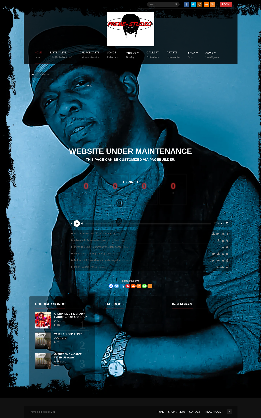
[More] (150, 286)
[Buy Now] (217, 233)
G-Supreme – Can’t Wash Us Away (68, 356)
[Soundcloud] (206, 4)
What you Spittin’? (68, 334)
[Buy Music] (213, 260)
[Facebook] (186, 4)
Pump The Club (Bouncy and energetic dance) (103, 247)
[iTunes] (223, 240)
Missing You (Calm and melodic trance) (98, 233)
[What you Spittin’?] (43, 340)
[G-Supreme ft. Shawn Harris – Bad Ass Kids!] (43, 320)
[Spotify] (223, 253)
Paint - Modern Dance (90, 267)
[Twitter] (193, 4)
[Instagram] (199, 4)
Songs (112, 54)
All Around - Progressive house (100, 240)
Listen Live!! (61, 54)
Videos (131, 55)
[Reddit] (133, 286)
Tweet (88, 85)
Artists (173, 54)
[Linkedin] (122, 286)
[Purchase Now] (218, 247)
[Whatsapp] (144, 286)
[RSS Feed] (212, 4)
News (212, 55)
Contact (194, 412)
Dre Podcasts (89, 54)
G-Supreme (60, 321)
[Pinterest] (127, 286)
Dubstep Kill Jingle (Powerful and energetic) (102, 260)
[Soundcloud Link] (223, 233)
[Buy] (217, 267)
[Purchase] (213, 253)
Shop (191, 55)
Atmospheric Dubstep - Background (96, 253)
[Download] (213, 233)
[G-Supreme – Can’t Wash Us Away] (43, 361)
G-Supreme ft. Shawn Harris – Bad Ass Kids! (70, 315)
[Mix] (138, 286)
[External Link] (227, 240)
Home (38, 54)
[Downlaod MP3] (218, 240)
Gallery (153, 54)
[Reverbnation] (227, 253)
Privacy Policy (213, 412)
